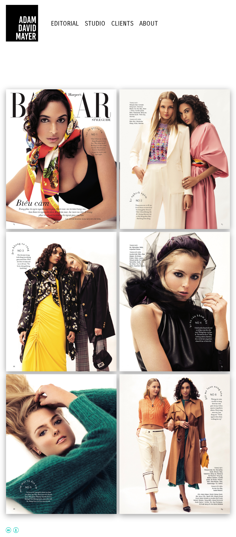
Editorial (65, 23)
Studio (95, 23)
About (148, 23)
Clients (122, 23)
